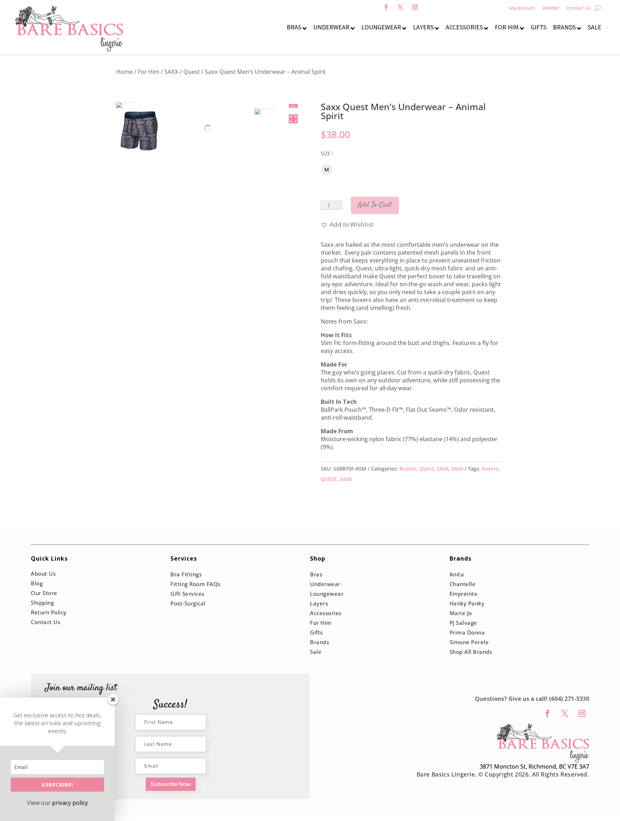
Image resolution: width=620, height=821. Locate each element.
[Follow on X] (400, 7)
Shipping (42, 602)
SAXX (171, 72)
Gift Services (187, 593)
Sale (315, 651)
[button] (347, 225)
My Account (522, 8)
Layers (319, 603)
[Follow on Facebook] (386, 7)
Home (124, 72)
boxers (490, 468)
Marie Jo (461, 613)
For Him (148, 72)
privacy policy (70, 803)
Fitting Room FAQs (195, 584)
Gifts (316, 632)
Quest (191, 72)
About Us (43, 573)
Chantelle (463, 584)
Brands (408, 468)
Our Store (44, 592)
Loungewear (326, 593)
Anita (457, 574)
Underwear (325, 584)
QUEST (329, 479)
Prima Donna (467, 632)
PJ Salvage (463, 622)
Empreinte (464, 593)
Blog (37, 583)
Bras (316, 574)
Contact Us (579, 8)
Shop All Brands (471, 651)
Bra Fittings (186, 574)
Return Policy (49, 612)
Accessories (326, 613)
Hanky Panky (467, 603)
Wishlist (550, 8)
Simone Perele (469, 642)
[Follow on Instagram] (415, 7)
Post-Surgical (188, 603)
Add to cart (374, 205)
